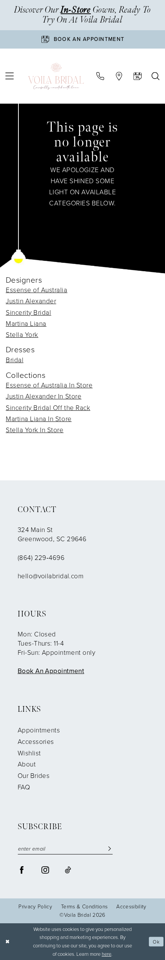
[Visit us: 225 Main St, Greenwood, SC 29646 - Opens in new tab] (118, 76)
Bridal (14, 360)
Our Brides (34, 776)
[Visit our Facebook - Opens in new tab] (22, 870)
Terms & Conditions (84, 906)
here (106, 954)
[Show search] (156, 76)
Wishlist (29, 753)
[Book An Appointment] (138, 76)
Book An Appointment (51, 671)
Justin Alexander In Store (43, 396)
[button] (9, 76)
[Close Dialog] (7, 941)
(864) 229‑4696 (41, 558)
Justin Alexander (31, 301)
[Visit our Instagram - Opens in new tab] (45, 870)
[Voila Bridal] (55, 76)
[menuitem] (9, 76)
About (27, 764)
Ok (156, 941)
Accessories (36, 742)
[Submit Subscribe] (110, 849)
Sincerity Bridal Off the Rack (48, 408)
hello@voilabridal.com (51, 576)
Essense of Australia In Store (49, 385)
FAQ (24, 787)
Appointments (39, 730)
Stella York (22, 335)
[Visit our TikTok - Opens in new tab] (67, 870)
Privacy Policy (35, 906)
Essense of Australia (37, 290)
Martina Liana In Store (39, 419)
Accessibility (131, 906)
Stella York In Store (35, 430)
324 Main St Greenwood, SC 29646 (52, 534)
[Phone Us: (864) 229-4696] (100, 76)
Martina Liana (26, 324)
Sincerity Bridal (28, 312)
